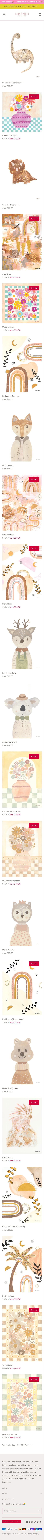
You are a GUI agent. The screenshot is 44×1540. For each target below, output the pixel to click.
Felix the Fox (7, 465)
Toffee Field (7, 1365)
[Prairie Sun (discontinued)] (22, 987)
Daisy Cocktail (8, 327)
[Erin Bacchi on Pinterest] (29, 1522)
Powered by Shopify (31, 1534)
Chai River (6, 274)
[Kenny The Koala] (22, 710)
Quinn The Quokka (10, 1088)
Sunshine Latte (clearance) (13, 1227)
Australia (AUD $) (11, 1521)
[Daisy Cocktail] (22, 303)
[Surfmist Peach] (22, 1264)
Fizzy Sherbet (8, 534)
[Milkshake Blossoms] (22, 849)
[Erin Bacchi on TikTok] (35, 1522)
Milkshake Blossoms (11, 880)
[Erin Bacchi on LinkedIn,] (40, 1522)
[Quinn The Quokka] (22, 1056)
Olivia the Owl (8, 950)
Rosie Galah (7, 1157)
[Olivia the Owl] (22, 918)
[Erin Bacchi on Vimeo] (37, 1522)
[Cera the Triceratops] (22, 173)
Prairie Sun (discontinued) (13, 1019)
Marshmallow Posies (11, 811)
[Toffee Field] (22, 1333)
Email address (10, 1508)
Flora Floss (7, 604)
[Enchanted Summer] (22, 364)
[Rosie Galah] (22, 1126)
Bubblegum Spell (9, 135)
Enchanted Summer (10, 396)
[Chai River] (22, 242)
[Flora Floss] (22, 572)
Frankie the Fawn (9, 673)
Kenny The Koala (9, 742)
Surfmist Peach (8, 1296)
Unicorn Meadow (9, 1434)
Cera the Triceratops (10, 205)
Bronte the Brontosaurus (12, 83)
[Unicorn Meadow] (22, 1402)
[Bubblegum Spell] (22, 112)
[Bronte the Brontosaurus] (22, 51)
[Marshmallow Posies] (22, 779)
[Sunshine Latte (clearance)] (22, 1195)
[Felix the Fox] (22, 433)
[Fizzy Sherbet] (22, 503)
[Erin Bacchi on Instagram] (32, 1522)
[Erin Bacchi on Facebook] (27, 1522)
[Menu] (4, 14)
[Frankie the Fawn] (22, 641)
